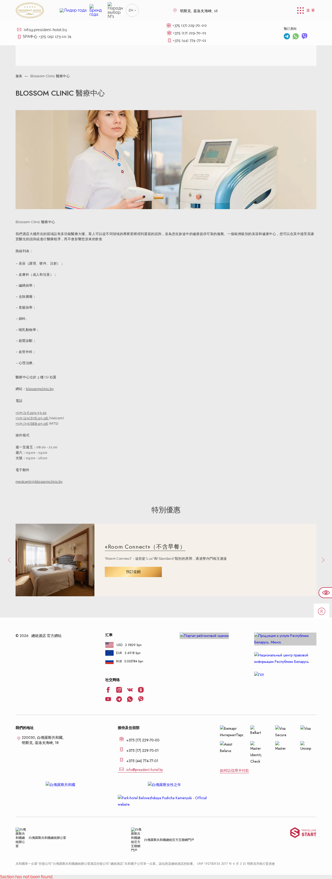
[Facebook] (108, 690)
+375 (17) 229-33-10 (31, 413)
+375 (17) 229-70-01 (189, 33)
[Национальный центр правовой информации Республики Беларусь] (285, 658)
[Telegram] (287, 36)
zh (131, 10)
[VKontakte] (130, 690)
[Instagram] (119, 690)
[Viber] (304, 36)
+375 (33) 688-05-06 (32, 424)
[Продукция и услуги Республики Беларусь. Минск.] (285, 639)
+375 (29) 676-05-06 (32, 418)
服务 (19, 76)
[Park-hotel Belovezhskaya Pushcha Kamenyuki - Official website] (166, 801)
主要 (19, 28)
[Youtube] (108, 699)
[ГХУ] (285, 675)
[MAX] (313, 36)
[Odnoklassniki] (141, 690)
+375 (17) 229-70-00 (189, 25)
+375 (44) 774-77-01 (189, 40)
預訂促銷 (133, 571)
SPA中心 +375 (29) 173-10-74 (47, 36)
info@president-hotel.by (45, 30)
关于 (19, 41)
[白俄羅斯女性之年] (166, 785)
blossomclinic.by (40, 389)
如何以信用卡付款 (234, 770)
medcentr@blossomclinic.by (39, 482)
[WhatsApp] (296, 36)
